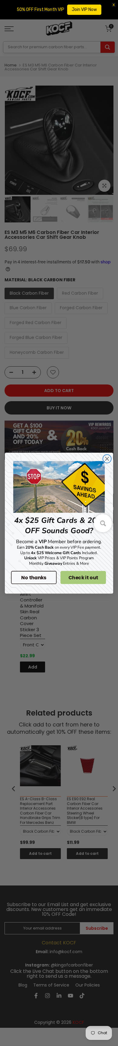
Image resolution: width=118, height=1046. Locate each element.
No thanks (33, 577)
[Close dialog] (107, 459)
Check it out (83, 577)
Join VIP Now (84, 9)
